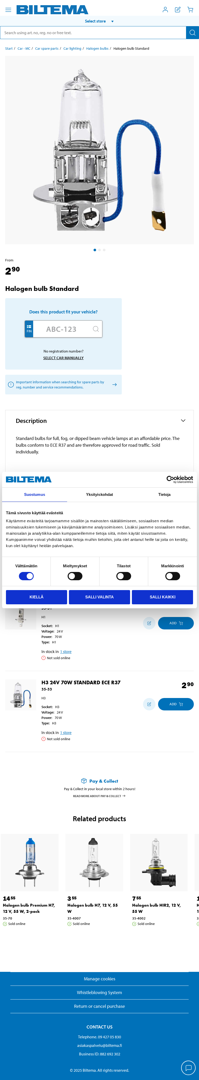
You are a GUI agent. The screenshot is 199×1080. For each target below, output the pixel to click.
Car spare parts (47, 48)
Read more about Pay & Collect (97, 796)
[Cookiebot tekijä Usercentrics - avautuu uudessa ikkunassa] (170, 479)
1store (66, 651)
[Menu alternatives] (8, 9)
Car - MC (24, 48)
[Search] (192, 32)
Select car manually (63, 357)
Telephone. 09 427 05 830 (99, 1036)
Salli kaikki (162, 597)
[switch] (75, 576)
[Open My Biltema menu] (165, 9)
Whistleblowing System (99, 992)
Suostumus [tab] (34, 494)
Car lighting (72, 48)
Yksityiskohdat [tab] (99, 494)
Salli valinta (99, 597)
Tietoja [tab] (164, 494)
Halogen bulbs (97, 48)
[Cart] (190, 9)
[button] (99, 21)
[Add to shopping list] (149, 623)
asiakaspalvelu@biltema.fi (99, 1045)
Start (9, 48)
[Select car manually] (113, 384)
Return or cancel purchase (99, 1006)
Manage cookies (99, 979)
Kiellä (37, 597)
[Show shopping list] (178, 9)
